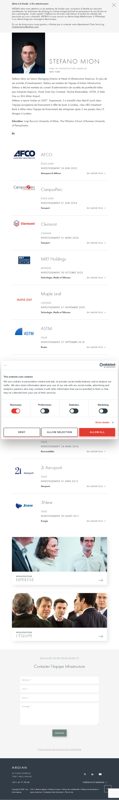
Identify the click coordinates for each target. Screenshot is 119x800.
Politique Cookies (54, 789)
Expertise (25, 580)
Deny (22, 432)
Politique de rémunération (89, 789)
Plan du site (69, 792)
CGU (32, 789)
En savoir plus (95, 173)
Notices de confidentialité (70, 789)
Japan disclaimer (36, 792)
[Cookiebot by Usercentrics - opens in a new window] (101, 365)
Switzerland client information (54, 792)
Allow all (97, 432)
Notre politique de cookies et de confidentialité (59, 749)
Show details (102, 422)
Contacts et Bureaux (93, 782)
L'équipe (24, 636)
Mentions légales (41, 789)
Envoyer (59, 733)
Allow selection (59, 432)
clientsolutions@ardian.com (25, 26)
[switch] (44, 410)
